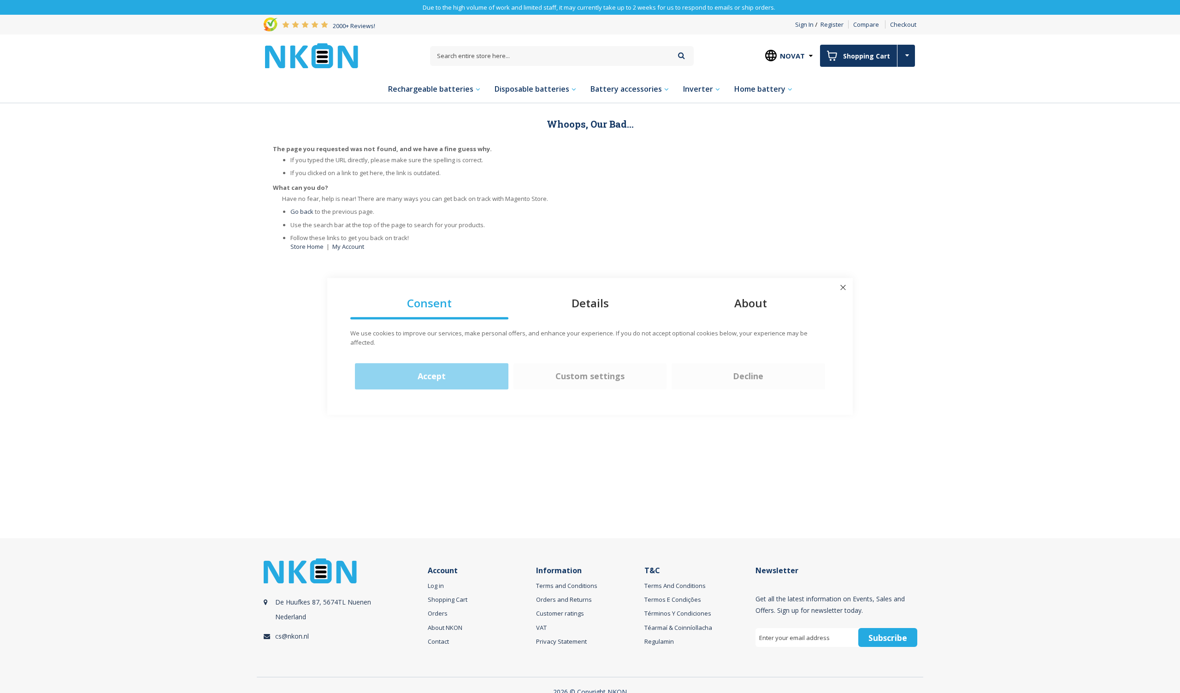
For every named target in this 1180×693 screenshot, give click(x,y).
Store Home (307, 246)
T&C (652, 571)
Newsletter (776, 571)
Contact (438, 641)
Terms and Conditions (566, 585)
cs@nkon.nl (292, 636)
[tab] (344, 613)
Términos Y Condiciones (677, 613)
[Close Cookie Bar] (843, 287)
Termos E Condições (672, 599)
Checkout (903, 24)
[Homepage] (311, 55)
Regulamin (659, 641)
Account (443, 571)
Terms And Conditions (675, 585)
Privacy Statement (561, 641)
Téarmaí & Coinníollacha (678, 627)
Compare (866, 24)
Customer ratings (560, 613)
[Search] (681, 55)
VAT (541, 627)
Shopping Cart (447, 599)
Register (832, 24)
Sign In (804, 24)
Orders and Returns (564, 599)
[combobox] (562, 56)
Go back (301, 211)
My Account (348, 246)
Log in (436, 585)
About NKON (445, 627)
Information (559, 571)
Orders (438, 613)
